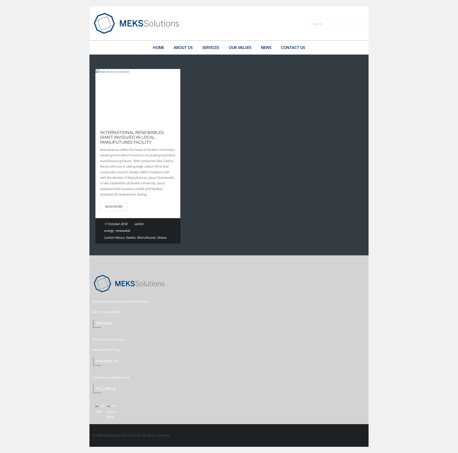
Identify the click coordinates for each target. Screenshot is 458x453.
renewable (122, 230)
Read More (114, 206)
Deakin (130, 237)
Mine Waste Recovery (109, 339)
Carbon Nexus (114, 237)
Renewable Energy (106, 350)
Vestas (161, 237)
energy (109, 230)
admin (139, 224)
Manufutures (146, 237)
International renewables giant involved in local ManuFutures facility (132, 137)
